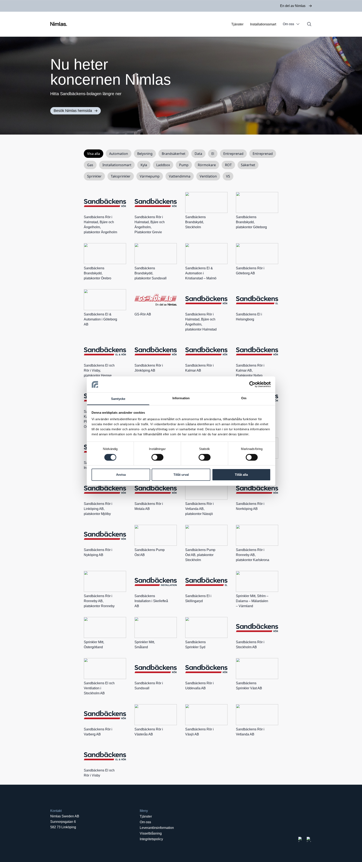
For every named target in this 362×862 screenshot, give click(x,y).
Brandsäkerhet (173, 153)
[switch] (157, 457)
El (212, 153)
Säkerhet (248, 165)
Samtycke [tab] (118, 399)
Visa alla (93, 153)
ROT (228, 165)
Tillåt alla (241, 474)
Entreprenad (233, 153)
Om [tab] (243, 398)
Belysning (145, 153)
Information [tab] (181, 398)
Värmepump (150, 176)
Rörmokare (207, 165)
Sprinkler (94, 176)
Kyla (144, 165)
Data (198, 153)
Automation (118, 153)
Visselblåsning (151, 833)
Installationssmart (263, 24)
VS (228, 176)
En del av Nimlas (292, 6)
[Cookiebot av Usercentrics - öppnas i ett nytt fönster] (252, 384)
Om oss (288, 24)
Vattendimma (179, 176)
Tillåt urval (181, 474)
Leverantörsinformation (157, 828)
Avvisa (121, 474)
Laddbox (163, 165)
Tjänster (237, 24)
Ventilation (208, 176)
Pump (184, 165)
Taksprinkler (121, 176)
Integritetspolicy (151, 839)
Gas (90, 165)
